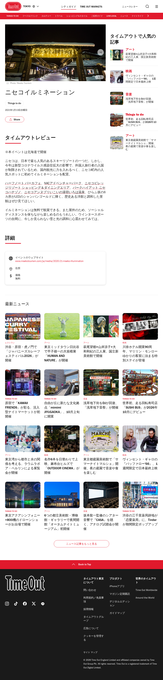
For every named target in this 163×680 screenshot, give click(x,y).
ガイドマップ (117, 613)
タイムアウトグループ (93, 619)
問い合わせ (89, 590)
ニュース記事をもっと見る (81, 544)
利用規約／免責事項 (93, 600)
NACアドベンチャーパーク (63, 183)
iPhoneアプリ (117, 586)
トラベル (59, 16)
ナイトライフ (137, 16)
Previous (10, 52)
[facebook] (25, 604)
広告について (91, 628)
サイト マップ (90, 653)
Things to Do (13, 16)
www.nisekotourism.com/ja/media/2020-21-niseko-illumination (49, 261)
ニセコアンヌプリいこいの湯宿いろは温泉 (54, 192)
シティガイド (68, 7)
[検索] (147, 6)
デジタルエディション (120, 604)
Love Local (111, 16)
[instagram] (7, 604)
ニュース (124, 16)
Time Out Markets (91, 7)
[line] (43, 604)
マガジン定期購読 (120, 594)
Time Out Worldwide (146, 590)
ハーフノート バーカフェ (23, 183)
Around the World (145, 598)
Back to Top (84, 564)
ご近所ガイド (97, 16)
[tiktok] (16, 604)
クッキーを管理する (93, 638)
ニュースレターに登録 (130, 7)
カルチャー (46, 16)
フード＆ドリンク (30, 16)
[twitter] (34, 604)
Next (100, 52)
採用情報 (88, 609)
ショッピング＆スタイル (76, 16)
